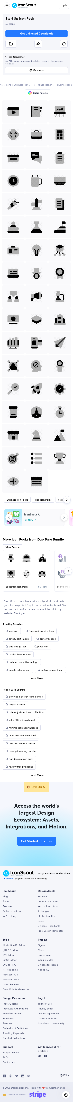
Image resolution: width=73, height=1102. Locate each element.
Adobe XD (43, 969)
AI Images (43, 911)
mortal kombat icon (20, 654)
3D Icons (42, 896)
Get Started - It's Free (36, 841)
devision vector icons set (22, 743)
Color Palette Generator (16, 989)
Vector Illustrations (48, 906)
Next (64, 517)
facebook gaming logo (41, 631)
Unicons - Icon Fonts (49, 925)
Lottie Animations (48, 901)
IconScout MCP (11, 979)
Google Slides (45, 959)
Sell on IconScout (12, 911)
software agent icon (52, 669)
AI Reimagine (10, 969)
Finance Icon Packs (44, 84)
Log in (63, 5)
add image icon (17, 646)
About (6, 901)
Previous (8, 517)
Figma (41, 945)
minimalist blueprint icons (23, 727)
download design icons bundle (26, 696)
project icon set (17, 704)
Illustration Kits (46, 916)
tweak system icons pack (22, 735)
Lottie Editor (9, 959)
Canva (41, 950)
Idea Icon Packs (43, 499)
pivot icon (42, 646)
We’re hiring (9, 916)
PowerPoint (44, 955)
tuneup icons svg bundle (22, 751)
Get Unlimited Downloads (36, 33)
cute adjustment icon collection (26, 712)
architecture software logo (23, 662)
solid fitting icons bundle (22, 720)
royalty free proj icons (21, 766)
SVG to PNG (9, 964)
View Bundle (12, 547)
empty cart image (19, 638)
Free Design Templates (50, 930)
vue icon (13, 631)
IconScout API (10, 974)
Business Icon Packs (23, 84)
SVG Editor (9, 955)
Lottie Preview (11, 984)
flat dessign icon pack (21, 758)
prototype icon (48, 638)
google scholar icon (19, 669)
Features (7, 906)
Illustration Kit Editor (14, 945)
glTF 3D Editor (11, 950)
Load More (36, 678)
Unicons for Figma (48, 964)
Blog (5, 896)
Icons (8, 84)
